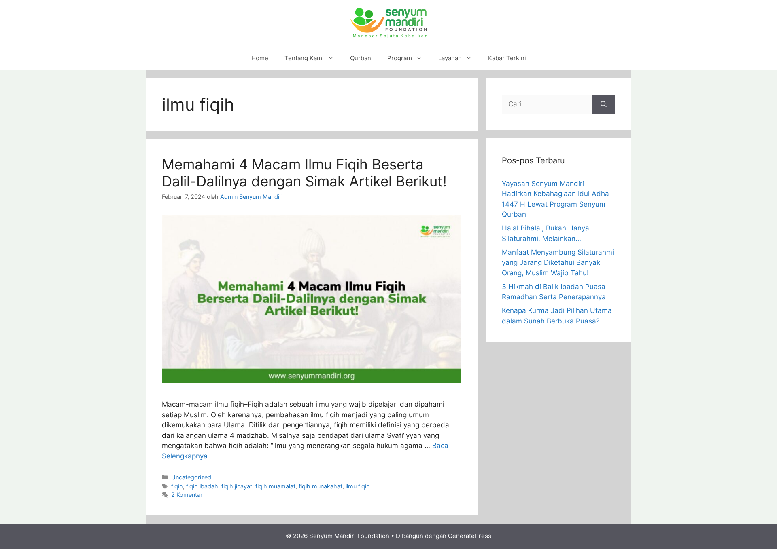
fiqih (177, 486)
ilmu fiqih (358, 486)
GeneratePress (469, 536)
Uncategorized (191, 477)
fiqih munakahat (320, 486)
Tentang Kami (304, 58)
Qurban (360, 58)
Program (399, 58)
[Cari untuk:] (547, 104)
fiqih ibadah (202, 486)
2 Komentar (186, 494)
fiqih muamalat (275, 486)
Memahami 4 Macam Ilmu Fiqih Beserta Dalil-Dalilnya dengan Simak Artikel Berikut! (304, 173)
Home (259, 58)
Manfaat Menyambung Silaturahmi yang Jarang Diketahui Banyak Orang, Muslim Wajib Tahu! (558, 262)
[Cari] (603, 104)
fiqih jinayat (236, 486)
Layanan (450, 58)
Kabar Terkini (507, 58)
